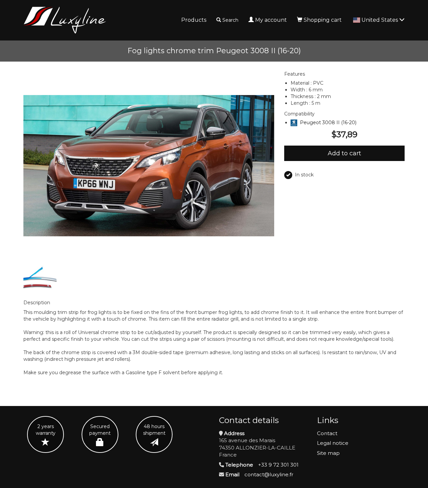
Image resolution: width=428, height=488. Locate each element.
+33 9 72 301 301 (278, 465)
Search (230, 20)
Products (193, 20)
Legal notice (332, 443)
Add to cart (344, 153)
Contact (327, 433)
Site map (328, 453)
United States (380, 20)
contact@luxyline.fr (268, 474)
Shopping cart (323, 20)
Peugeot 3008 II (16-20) (328, 122)
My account (271, 20)
